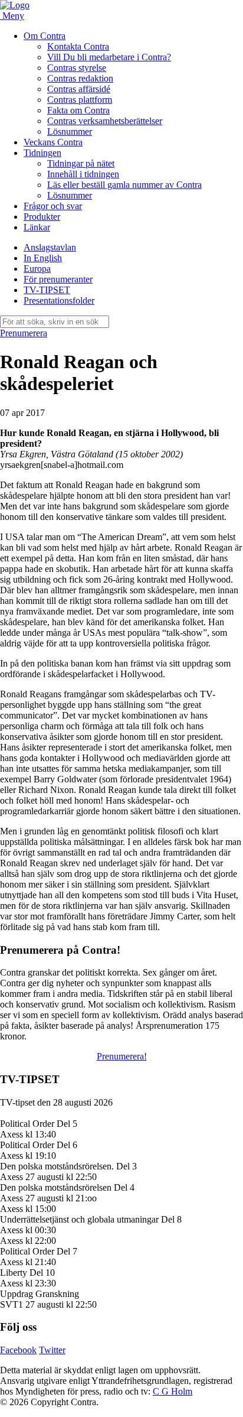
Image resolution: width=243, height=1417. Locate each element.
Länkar (37, 227)
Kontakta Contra (78, 46)
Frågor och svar (53, 206)
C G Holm (172, 1391)
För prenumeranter (58, 279)
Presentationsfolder (59, 300)
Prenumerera (23, 333)
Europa (37, 269)
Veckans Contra (53, 142)
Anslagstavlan (50, 247)
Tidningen (42, 153)
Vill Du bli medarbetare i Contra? (109, 57)
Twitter (52, 1350)
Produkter (42, 217)
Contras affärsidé (78, 89)
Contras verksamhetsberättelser (104, 121)
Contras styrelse (76, 68)
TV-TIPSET (47, 290)
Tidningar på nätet (80, 163)
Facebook (18, 1350)
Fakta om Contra (78, 110)
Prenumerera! (122, 1056)
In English (43, 258)
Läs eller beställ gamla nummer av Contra (124, 185)
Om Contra (44, 36)
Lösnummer (69, 131)
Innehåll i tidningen (83, 174)
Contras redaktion (80, 78)
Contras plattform (79, 100)
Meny (13, 16)
